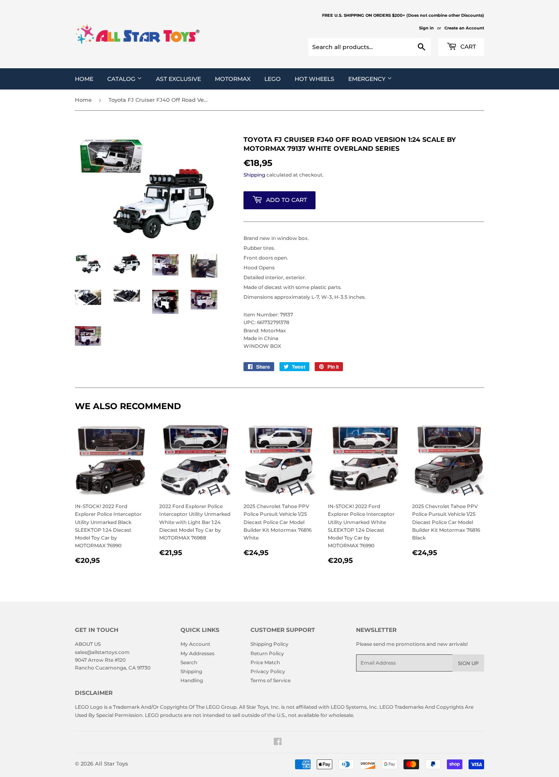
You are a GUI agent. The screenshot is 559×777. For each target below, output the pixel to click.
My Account (195, 644)
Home (84, 79)
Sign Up (468, 663)
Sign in (426, 28)
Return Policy (267, 653)
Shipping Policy (269, 644)
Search (188, 662)
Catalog (122, 79)
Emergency (367, 79)
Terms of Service (270, 680)
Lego (272, 79)
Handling (191, 680)
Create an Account (464, 28)
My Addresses (197, 653)
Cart (467, 46)
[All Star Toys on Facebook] (277, 743)
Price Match (265, 662)
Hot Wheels (314, 79)
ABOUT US (88, 644)
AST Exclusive (178, 79)
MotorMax (232, 79)
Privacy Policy (267, 671)
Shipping (254, 175)
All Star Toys (111, 763)
